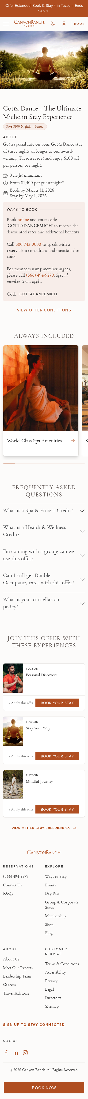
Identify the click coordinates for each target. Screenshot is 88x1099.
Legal (49, 989)
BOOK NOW (44, 1088)
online (23, 219)
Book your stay (57, 702)
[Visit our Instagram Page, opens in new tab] (25, 1053)
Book (79, 23)
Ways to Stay (56, 876)
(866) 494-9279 (40, 275)
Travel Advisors (16, 993)
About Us (11, 959)
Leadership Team (17, 976)
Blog (49, 933)
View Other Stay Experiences (40, 828)
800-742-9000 (28, 244)
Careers (9, 985)
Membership (55, 916)
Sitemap (52, 1006)
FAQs (8, 894)
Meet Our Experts (18, 968)
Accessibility (55, 972)
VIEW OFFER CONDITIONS (44, 310)
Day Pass (52, 894)
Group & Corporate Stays (61, 905)
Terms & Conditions (62, 964)
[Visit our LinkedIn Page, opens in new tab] (16, 1053)
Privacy (51, 981)
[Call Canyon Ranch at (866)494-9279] (53, 24)
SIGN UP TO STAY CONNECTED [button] (34, 1025)
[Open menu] (6, 23)
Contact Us (12, 885)
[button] (64, 24)
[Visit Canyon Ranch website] (44, 852)
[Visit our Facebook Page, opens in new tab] (6, 1053)
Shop (49, 925)
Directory (53, 998)
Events (50, 885)
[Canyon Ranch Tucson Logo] (29, 24)
